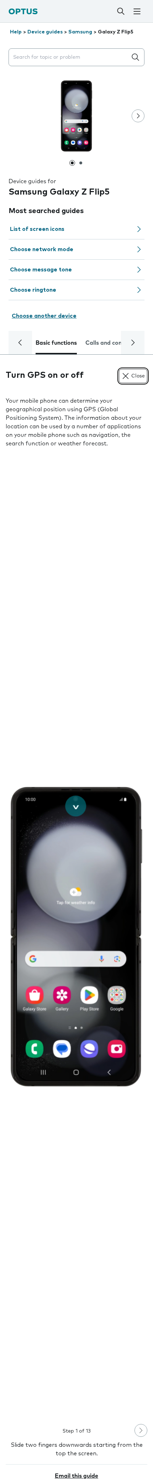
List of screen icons (37, 229)
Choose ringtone (33, 290)
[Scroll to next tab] (132, 342)
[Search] (120, 11)
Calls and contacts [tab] (110, 343)
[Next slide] (138, 116)
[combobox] (69, 57)
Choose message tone (41, 269)
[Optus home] (23, 11)
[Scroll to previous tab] (20, 342)
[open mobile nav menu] (136, 11)
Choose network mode (41, 249)
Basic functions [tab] (56, 343)
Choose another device (44, 316)
